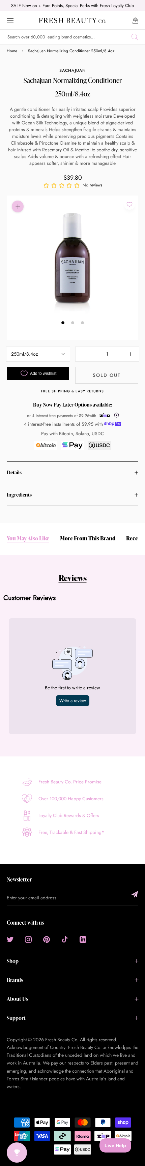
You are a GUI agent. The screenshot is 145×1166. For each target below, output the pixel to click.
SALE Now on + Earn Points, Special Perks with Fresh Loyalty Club (72, 5)
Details (14, 472)
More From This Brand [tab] (87, 538)
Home (12, 51)
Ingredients (19, 494)
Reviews (73, 578)
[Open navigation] (10, 20)
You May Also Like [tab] (28, 538)
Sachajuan (72, 70)
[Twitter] (10, 939)
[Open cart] (135, 20)
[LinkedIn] (83, 939)
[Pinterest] (46, 939)
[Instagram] (28, 939)
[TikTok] (64, 939)
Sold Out (107, 375)
